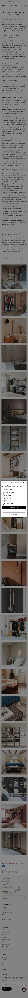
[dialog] (14, 499)
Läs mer (11, 489)
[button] (14, 514)
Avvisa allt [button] (14, 511)
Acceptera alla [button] (14, 507)
